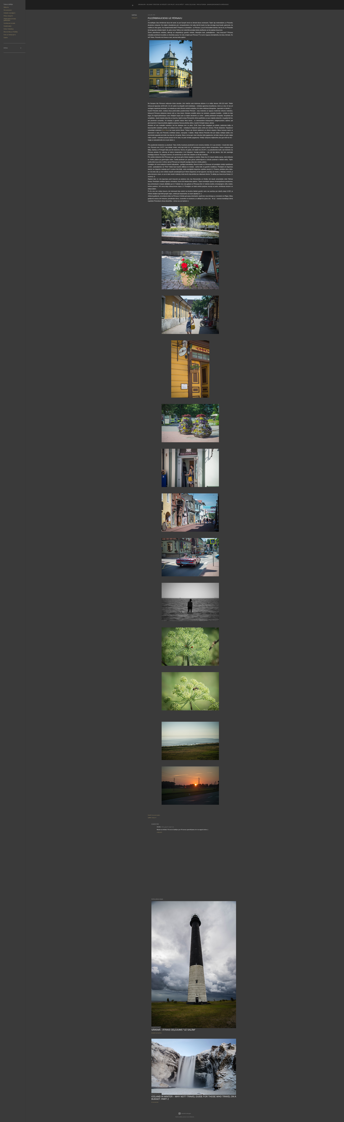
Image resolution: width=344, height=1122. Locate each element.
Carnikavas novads (9, 23)
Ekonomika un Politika (11, 32)
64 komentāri (154, 1102)
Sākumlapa (142, 4)
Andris (159, 827)
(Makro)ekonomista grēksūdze (218, 4)
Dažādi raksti (7, 26)
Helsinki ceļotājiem (9, 13)
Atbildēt (159, 832)
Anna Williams (190, 1117)
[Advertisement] (193, 875)
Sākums (6, 7)
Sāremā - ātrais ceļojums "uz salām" (173, 1030)
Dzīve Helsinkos (9, 29)
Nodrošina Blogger (186, 1113)
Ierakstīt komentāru (156, 1033)
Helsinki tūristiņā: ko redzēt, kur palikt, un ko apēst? (165, 4)
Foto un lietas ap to (10, 35)
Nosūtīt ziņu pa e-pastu (154, 815)
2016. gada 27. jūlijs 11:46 (167, 827)
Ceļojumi (134, 18)
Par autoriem (201, 4)
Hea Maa (165, 130)
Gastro (6, 37)
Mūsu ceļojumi (190, 4)
